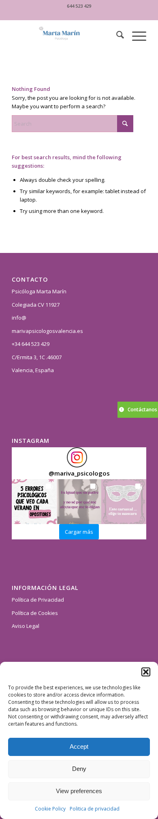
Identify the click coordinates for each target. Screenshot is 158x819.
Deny (79, 768)
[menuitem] (116, 36)
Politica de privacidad (95, 808)
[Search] (116, 36)
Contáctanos (142, 409)
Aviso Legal (25, 626)
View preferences (79, 790)
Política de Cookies (35, 613)
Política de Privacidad (38, 599)
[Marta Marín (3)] (65, 36)
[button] (146, 672)
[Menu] (135, 36)
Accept (79, 746)
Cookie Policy (50, 808)
